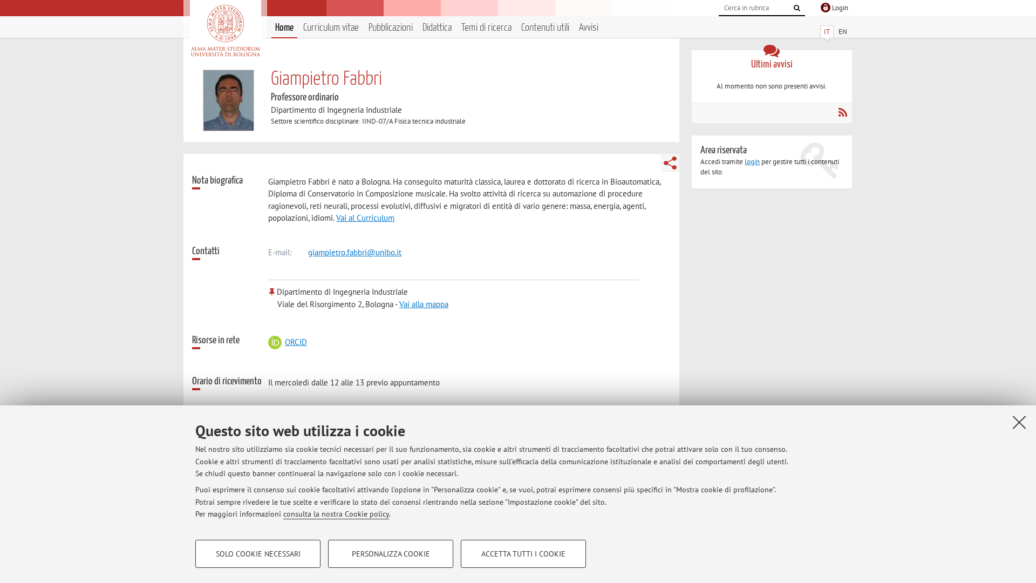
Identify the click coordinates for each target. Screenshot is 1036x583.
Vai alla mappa (423, 304)
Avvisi (588, 28)
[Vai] (797, 8)
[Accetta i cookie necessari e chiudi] (1019, 422)
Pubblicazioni (391, 28)
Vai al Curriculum (365, 218)
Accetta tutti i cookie (523, 554)
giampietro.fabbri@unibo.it (354, 252)
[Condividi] (670, 163)
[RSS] (843, 112)
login (752, 161)
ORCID (295, 342)
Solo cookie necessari (258, 554)
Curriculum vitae (331, 28)
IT (827, 31)
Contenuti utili (545, 28)
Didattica (437, 28)
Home (284, 28)
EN (843, 31)
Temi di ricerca (486, 28)
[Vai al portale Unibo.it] (225, 31)
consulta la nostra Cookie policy (336, 514)
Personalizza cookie (391, 554)
